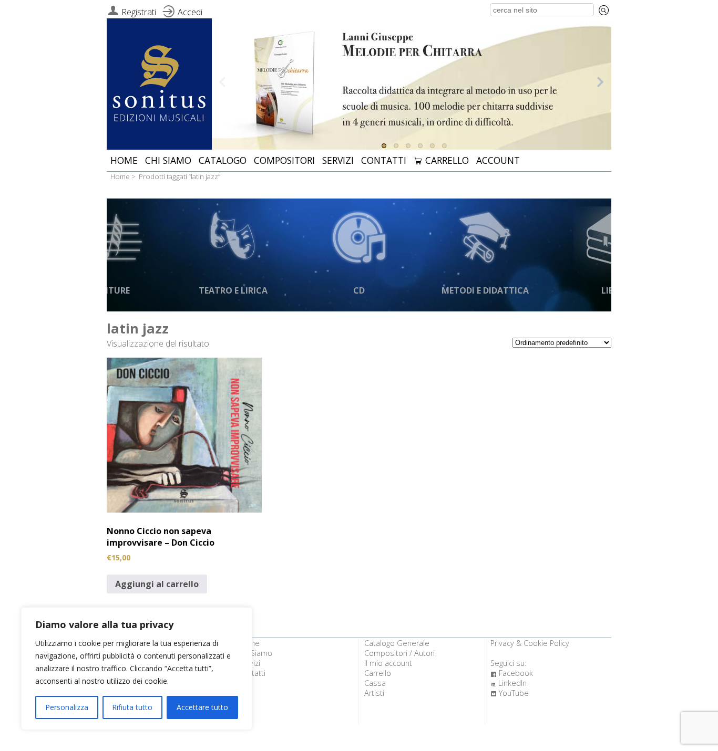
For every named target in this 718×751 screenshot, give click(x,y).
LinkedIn (508, 683)
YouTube (509, 693)
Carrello (441, 160)
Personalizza (66, 707)
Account (498, 160)
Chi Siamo (168, 160)
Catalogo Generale (396, 643)
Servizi (338, 160)
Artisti (374, 693)
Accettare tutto (202, 707)
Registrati (138, 12)
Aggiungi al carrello (157, 584)
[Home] (159, 85)
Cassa (375, 683)
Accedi (190, 12)
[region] (136, 668)
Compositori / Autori (399, 653)
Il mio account (388, 663)
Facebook (511, 673)
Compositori (284, 160)
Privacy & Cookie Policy (529, 643)
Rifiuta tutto (132, 707)
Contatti (383, 160)
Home (124, 160)
